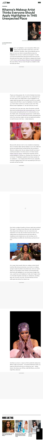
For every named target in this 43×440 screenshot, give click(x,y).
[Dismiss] (41, 429)
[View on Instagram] (25, 208)
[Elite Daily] (6, 2)
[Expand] (37, 429)
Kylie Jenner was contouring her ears (26, 110)
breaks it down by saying (16, 153)
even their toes (24, 113)
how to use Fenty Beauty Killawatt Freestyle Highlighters (27, 60)
